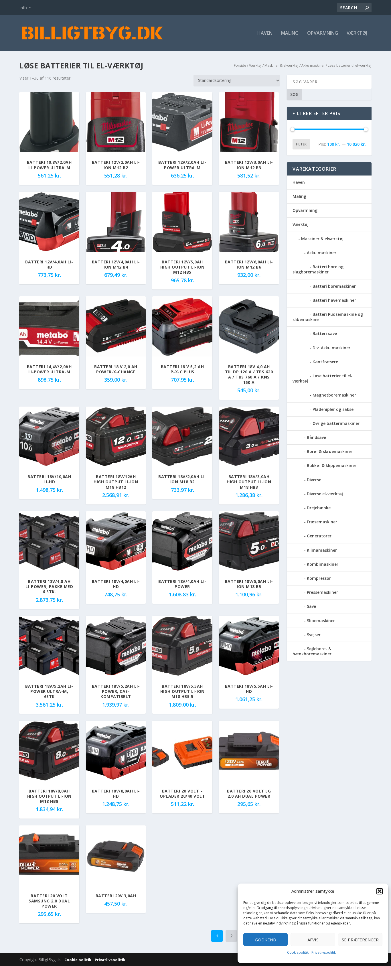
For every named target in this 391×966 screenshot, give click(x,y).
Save (311, 606)
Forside (240, 65)
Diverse (314, 479)
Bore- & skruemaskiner (329, 451)
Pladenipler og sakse (333, 409)
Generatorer (319, 536)
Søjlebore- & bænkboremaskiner (312, 651)
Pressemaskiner (322, 592)
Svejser (314, 634)
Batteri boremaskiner (334, 286)
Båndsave (316, 437)
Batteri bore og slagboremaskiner (318, 269)
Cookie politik (78, 959)
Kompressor (319, 578)
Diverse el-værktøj (325, 493)
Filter (301, 144)
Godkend (265, 940)
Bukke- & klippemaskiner (331, 465)
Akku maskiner (313, 65)
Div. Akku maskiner (331, 347)
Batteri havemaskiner (334, 300)
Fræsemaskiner (322, 522)
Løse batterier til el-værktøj (323, 378)
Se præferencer (360, 940)
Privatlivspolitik (323, 952)
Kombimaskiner (322, 564)
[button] (379, 891)
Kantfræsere (325, 361)
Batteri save (325, 333)
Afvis (313, 940)
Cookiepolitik (298, 952)
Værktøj (357, 33)
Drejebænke (319, 507)
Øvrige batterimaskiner (336, 423)
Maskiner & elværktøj (281, 65)
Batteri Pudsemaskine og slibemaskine (328, 317)
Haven (264, 33)
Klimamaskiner (322, 550)
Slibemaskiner (321, 620)
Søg (294, 94)
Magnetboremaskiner (334, 395)
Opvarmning (322, 33)
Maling (290, 33)
